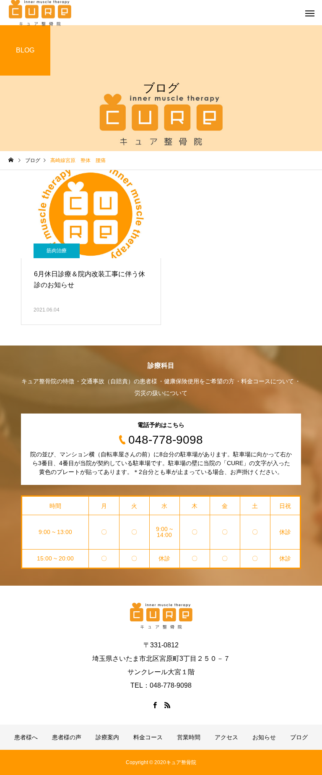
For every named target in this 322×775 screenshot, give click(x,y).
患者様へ (26, 737)
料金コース (148, 737)
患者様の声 (66, 737)
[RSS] (167, 705)
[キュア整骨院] (161, 615)
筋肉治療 (57, 251)
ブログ (299, 737)
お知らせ (264, 737)
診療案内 (107, 737)
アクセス (226, 737)
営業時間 (188, 737)
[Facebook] (155, 705)
